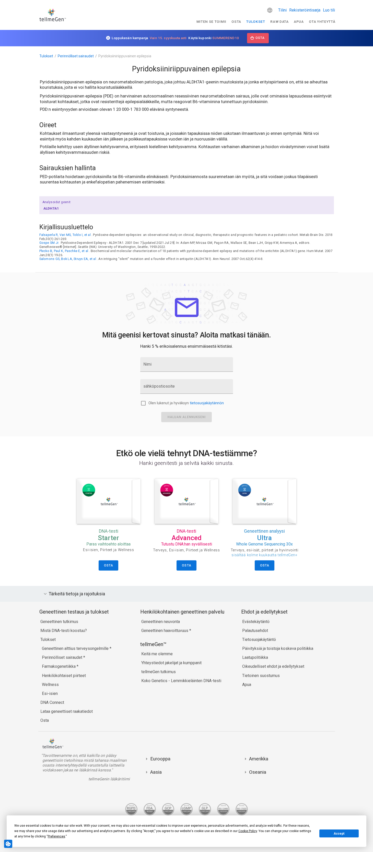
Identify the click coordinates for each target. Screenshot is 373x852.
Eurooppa (160, 758)
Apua (299, 21)
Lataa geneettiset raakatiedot (66, 711)
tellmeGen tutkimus (158, 671)
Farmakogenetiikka (59, 666)
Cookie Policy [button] (247, 831)
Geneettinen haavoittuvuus (165, 630)
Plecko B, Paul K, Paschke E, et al (63, 251)
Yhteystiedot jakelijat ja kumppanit (171, 662)
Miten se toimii (211, 21)
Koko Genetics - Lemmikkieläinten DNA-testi (181, 680)
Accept (339, 833)
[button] (270, 10)
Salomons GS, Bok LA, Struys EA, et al (67, 259)
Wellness (50, 684)
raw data (279, 21)
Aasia (156, 772)
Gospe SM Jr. (49, 243)
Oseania (257, 772)
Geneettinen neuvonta (160, 621)
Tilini (282, 10)
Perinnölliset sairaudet (76, 56)
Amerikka (258, 758)
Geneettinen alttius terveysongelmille (76, 648)
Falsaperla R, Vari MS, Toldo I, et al (65, 235)
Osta (236, 21)
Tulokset (255, 21)
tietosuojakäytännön (207, 403)
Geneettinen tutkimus (59, 621)
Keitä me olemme (157, 653)
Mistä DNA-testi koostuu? (63, 630)
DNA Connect (52, 702)
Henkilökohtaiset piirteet (64, 675)
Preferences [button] (56, 836)
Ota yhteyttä (322, 21)
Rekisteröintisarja (304, 10)
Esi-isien (50, 693)
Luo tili (329, 10)
